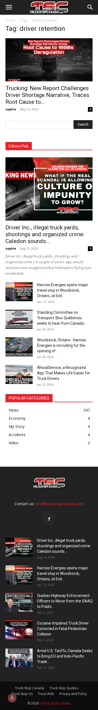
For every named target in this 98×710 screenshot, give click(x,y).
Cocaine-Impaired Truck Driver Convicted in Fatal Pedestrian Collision (63, 628)
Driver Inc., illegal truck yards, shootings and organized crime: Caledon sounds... (44, 234)
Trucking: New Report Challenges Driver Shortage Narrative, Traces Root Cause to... (47, 95)
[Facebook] (49, 519)
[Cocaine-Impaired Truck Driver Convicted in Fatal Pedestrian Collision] (19, 630)
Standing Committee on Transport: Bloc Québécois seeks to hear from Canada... (61, 318)
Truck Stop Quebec (64, 688)
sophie (10, 109)
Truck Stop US (22, 693)
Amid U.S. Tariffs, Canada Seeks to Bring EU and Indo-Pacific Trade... (65, 656)
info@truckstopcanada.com (59, 503)
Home (10, 20)
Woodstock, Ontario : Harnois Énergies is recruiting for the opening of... (61, 345)
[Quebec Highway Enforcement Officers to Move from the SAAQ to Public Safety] (19, 602)
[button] (8, 7)
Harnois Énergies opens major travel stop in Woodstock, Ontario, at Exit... (62, 290)
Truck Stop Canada (29, 688)
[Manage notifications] (12, 698)
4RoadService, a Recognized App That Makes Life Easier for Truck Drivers (63, 373)
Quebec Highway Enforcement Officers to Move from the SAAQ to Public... (65, 601)
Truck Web (46, 693)
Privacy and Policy (73, 693)
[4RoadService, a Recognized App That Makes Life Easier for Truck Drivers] (19, 374)
